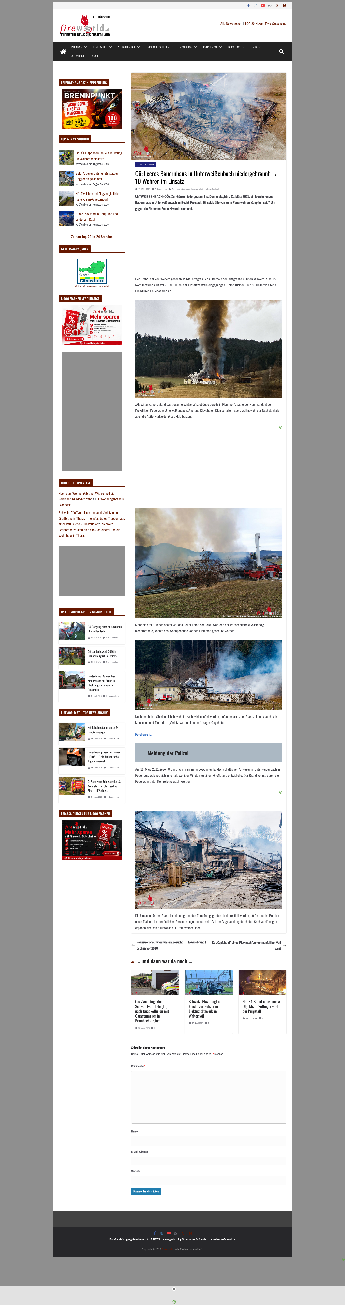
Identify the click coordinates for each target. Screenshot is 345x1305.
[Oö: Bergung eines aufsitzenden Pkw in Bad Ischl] (72, 633)
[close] (174, 1289)
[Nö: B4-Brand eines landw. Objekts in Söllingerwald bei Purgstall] (262, 973)
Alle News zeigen (231, 24)
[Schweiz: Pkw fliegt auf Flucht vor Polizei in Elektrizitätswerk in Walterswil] (209, 973)
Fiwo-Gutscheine (275, 24)
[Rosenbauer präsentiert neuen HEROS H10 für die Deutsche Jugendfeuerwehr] (72, 761)
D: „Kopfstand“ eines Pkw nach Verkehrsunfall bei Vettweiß (246, 946)
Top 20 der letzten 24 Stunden (192, 1239)
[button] (85, 47)
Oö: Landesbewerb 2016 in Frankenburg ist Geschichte (103, 653)
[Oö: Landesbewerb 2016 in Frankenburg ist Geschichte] (72, 658)
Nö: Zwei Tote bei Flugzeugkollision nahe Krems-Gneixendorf (98, 197)
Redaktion (234, 47)
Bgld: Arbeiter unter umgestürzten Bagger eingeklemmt (97, 176)
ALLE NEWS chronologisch (161, 1239)
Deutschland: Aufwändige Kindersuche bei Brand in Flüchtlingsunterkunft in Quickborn (101, 683)
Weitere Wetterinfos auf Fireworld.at (92, 286)
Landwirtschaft (197, 189)
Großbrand (185, 189)
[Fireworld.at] (63, 51)
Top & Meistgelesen (157, 47)
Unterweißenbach (212, 189)
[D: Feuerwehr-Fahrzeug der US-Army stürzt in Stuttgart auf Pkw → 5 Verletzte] (72, 790)
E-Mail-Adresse (139, 1152)
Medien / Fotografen (145, 164)
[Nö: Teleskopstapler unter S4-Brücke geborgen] (72, 734)
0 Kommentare (161, 189)
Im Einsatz (77, 47)
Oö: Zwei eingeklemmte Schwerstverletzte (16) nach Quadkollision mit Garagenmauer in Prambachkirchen (152, 1011)
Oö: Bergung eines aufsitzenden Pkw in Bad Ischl (105, 628)
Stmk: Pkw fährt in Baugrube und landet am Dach (97, 217)
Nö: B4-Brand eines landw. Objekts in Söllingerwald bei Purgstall (262, 1006)
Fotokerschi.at (144, 734)
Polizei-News (210, 47)
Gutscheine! (78, 56)
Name (134, 1131)
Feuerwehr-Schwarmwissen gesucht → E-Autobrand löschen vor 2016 (171, 945)
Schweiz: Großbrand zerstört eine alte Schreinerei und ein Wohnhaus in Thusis (89, 530)
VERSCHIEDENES (127, 47)
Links (254, 47)
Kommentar (138, 1066)
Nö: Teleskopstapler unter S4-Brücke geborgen (103, 729)
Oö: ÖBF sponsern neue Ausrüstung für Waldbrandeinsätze (99, 156)
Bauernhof (176, 189)
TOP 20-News (254, 24)
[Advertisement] (92, 411)
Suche (95, 56)
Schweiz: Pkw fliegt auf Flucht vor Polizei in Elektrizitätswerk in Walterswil (206, 1008)
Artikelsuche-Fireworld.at (223, 1239)
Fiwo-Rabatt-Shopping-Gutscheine (126, 1239)
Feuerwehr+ (100, 47)
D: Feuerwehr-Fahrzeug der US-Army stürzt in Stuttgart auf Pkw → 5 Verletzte (105, 786)
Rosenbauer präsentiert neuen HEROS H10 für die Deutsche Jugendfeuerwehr (104, 756)
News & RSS (186, 47)
